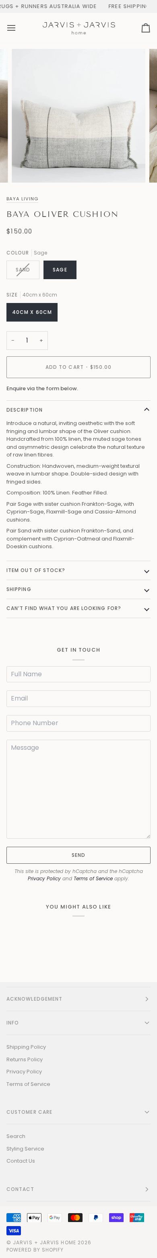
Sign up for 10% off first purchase (99, 6)
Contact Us (20, 1161)
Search (15, 1136)
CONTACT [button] (20, 1189)
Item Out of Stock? (35, 570)
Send (78, 855)
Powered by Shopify (35, 1249)
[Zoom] (27, 167)
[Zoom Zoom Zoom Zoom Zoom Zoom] (78, 116)
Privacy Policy (44, 878)
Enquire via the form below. (42, 388)
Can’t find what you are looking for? (63, 608)
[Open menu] (18, 28)
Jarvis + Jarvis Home (44, 1242)
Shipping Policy (26, 1047)
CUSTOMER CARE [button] (29, 1112)
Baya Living (22, 199)
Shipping (18, 589)
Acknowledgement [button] (34, 998)
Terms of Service (93, 878)
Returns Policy (24, 1059)
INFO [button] (12, 1022)
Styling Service (25, 1149)
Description (24, 409)
